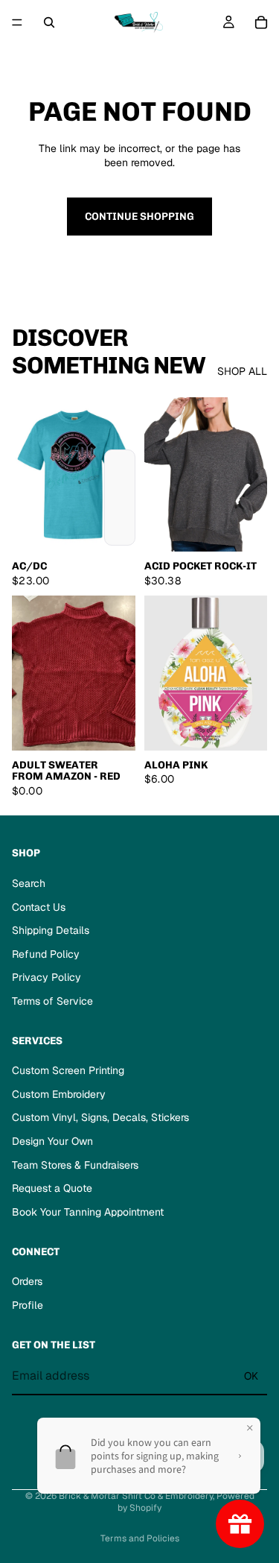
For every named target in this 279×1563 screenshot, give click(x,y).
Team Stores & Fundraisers (75, 1165)
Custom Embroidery (59, 1094)
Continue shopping (139, 216)
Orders (27, 1281)
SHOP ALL (242, 371)
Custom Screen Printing (68, 1070)
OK (251, 1376)
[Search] (49, 22)
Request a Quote (52, 1188)
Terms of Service (52, 1001)
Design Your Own (52, 1141)
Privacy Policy (46, 977)
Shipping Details (50, 930)
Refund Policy (46, 954)
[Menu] (17, 22)
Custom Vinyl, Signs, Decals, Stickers (100, 1118)
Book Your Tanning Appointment (88, 1212)
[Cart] (261, 22)
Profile (27, 1305)
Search (28, 883)
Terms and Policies (139, 1538)
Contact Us (38, 907)
